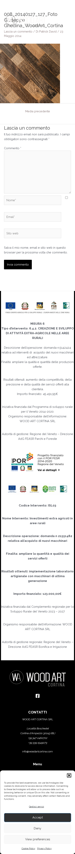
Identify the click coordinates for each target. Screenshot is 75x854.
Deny (37, 828)
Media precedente (37, 111)
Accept (37, 817)
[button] (69, 775)
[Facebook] (37, 696)
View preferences (37, 839)
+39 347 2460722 (37, 738)
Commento (12, 148)
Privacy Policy (44, 848)
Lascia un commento (18, 31)
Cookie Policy (28, 848)
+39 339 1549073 (37, 742)
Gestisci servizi (36, 806)
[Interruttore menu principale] (66, 21)
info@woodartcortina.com (37, 751)
